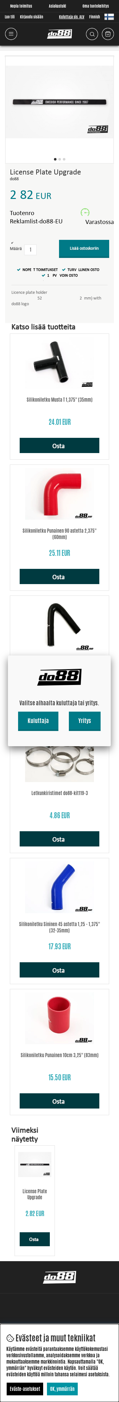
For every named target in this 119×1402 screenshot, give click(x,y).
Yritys (84, 720)
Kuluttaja (38, 720)
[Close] (110, 655)
